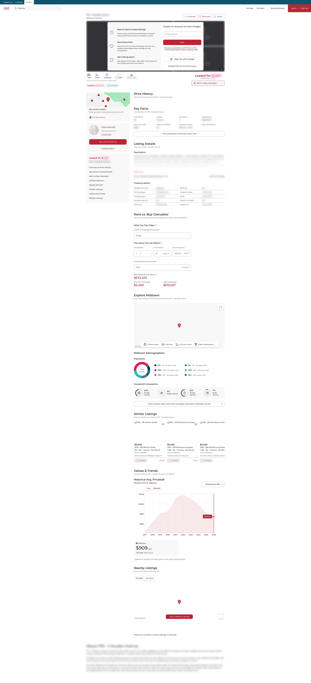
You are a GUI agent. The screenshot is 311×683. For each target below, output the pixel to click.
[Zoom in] (220, 644)
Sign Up (304, 8)
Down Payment (179, 279)
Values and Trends (97, 194)
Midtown (90, 18)
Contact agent (108, 148)
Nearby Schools (96, 185)
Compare (191, 16)
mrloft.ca (29, 2)
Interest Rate (138, 279)
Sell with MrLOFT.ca (108, 142)
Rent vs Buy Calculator (99, 176)
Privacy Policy (175, 49)
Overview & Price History (100, 167)
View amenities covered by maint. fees (179, 166)
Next (182, 42)
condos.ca (19, 2)
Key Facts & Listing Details (100, 172)
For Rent (260, 8)
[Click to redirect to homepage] (6, 8)
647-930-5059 (106, 135)
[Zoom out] (220, 648)
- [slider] (198, 523)
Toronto (98, 18)
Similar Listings (96, 189)
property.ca (8, 2)
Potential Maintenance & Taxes (145, 293)
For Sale (249, 8)
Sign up (200, 104)
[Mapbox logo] (140, 378)
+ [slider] (220, 523)
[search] (37, 8)
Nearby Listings (96, 198)
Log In (294, 8)
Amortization (158, 279)
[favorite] (163, 457)
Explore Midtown (96, 180)
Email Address (170, 33)
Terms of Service (188, 49)
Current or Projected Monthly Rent (146, 262)
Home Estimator (278, 8)
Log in (194, 66)
